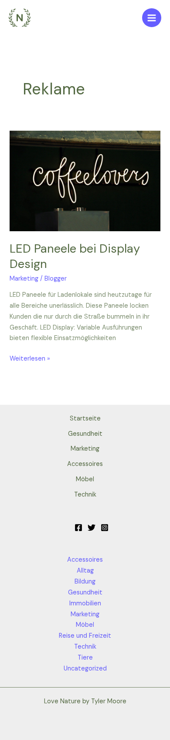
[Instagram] (105, 528)
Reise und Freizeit (85, 636)
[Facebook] (78, 528)
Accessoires (85, 464)
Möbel (85, 479)
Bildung (85, 581)
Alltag (85, 570)
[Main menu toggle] (151, 18)
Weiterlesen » (30, 358)
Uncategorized (85, 668)
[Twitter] (91, 528)
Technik (85, 494)
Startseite (85, 418)
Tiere (85, 657)
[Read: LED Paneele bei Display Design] (85, 181)
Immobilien (85, 603)
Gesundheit (85, 434)
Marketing (24, 278)
